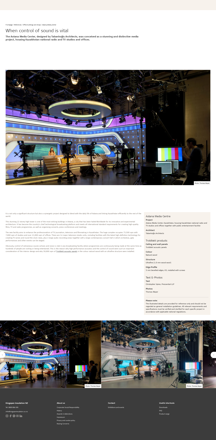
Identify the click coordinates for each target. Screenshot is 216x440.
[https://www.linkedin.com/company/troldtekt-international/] (21, 415)
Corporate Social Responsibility (68, 407)
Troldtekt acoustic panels (66, 251)
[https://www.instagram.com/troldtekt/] (7, 415)
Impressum (61, 417)
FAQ (160, 411)
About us (61, 403)
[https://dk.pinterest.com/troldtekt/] (14, 415)
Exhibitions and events (116, 407)
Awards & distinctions (64, 414)
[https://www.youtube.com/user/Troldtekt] (17, 415)
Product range (164, 414)
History (59, 411)
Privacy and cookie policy (66, 420)
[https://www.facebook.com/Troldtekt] (10, 415)
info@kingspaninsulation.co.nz (17, 411)
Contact (111, 403)
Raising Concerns (63, 424)
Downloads (163, 407)
